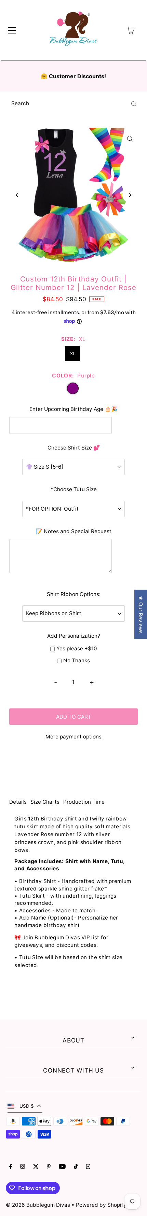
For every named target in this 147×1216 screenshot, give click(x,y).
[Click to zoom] (130, 138)
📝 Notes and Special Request (73, 531)
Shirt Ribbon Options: (74, 594)
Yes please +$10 (76, 648)
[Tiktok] (76, 1167)
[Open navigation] (12, 30)
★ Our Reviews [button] (140, 614)
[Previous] (17, 195)
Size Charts (44, 802)
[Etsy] (88, 1167)
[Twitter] (36, 1167)
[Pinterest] (49, 1167)
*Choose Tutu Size (74, 489)
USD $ (26, 1106)
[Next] (130, 195)
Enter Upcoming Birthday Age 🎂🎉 (73, 409)
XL (72, 353)
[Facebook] (10, 1167)
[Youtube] (62, 1167)
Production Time (84, 802)
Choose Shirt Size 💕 (74, 447)
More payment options (73, 736)
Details (18, 802)
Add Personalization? (73, 636)
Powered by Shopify (101, 1205)
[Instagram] (22, 1167)
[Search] (133, 103)
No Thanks (76, 660)
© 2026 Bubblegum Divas (38, 1205)
